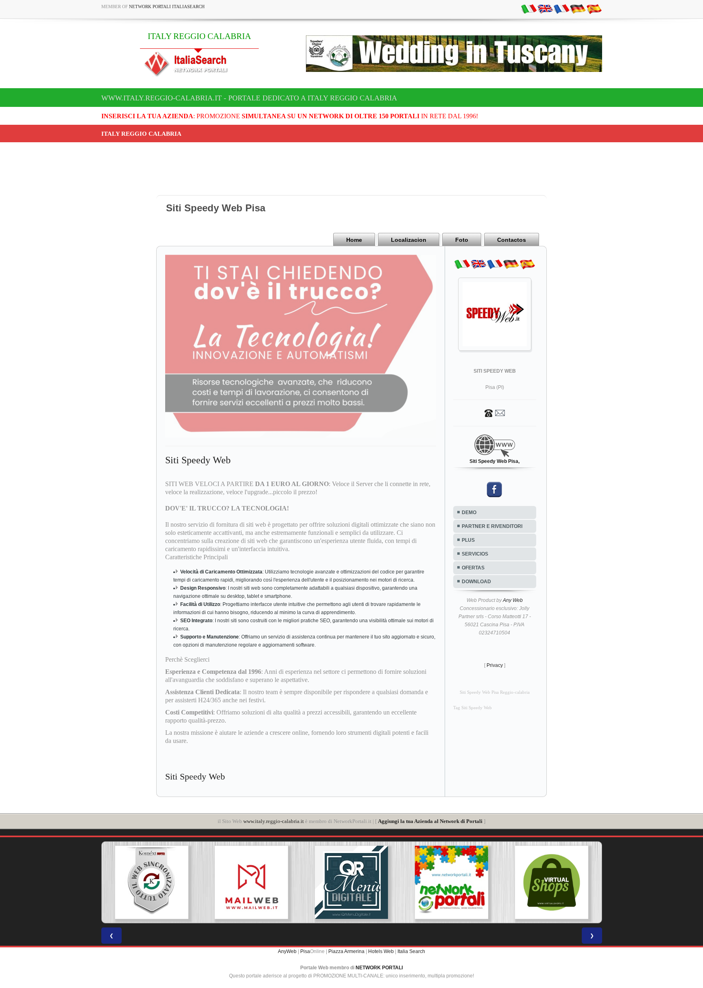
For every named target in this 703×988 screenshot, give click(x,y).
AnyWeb (287, 951)
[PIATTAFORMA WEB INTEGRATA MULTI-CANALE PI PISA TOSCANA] (114, 882)
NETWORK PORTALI (379, 968)
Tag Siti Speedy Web (472, 708)
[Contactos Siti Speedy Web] (495, 412)
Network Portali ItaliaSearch (167, 6)
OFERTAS (473, 568)
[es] (594, 8)
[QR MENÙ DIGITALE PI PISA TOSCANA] (314, 882)
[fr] (561, 8)
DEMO (469, 512)
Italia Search (411, 951)
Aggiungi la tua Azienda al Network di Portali (430, 821)
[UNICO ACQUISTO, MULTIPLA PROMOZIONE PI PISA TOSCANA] (414, 882)
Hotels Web (381, 951)
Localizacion (408, 240)
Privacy (495, 665)
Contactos (511, 240)
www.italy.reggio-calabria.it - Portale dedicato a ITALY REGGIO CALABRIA (249, 98)
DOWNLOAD (476, 581)
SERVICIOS (475, 554)
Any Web (513, 600)
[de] (578, 8)
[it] (529, 8)
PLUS (468, 540)
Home (354, 240)
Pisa (305, 951)
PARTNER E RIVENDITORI (492, 526)
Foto (461, 240)
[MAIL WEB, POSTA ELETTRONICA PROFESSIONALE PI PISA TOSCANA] (214, 882)
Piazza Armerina (346, 951)
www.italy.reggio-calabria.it (273, 821)
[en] (545, 8)
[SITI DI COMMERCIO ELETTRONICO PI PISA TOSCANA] (514, 882)
